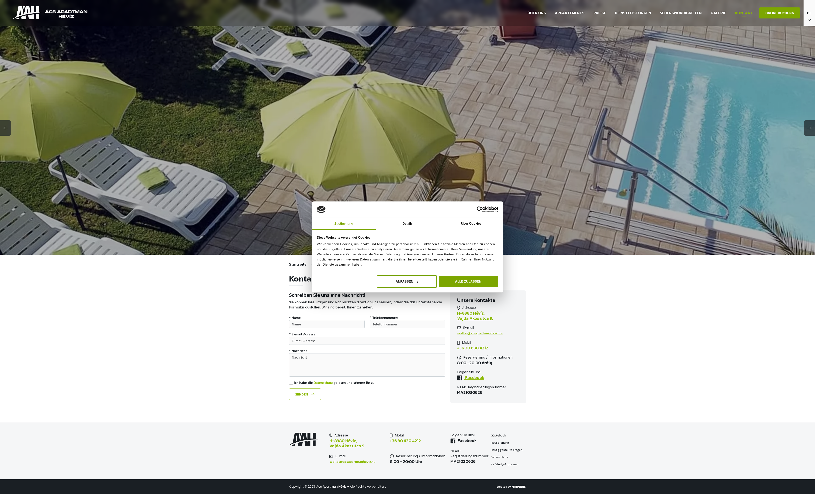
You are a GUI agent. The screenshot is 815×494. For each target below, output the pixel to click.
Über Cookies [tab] (471, 223)
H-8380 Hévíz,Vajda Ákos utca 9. (475, 315)
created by (511, 486)
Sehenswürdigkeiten (681, 13)
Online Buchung (779, 12)
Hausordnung (500, 443)
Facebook (474, 377)
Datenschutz (323, 382)
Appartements (570, 13)
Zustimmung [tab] (343, 223)
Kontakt (744, 13)
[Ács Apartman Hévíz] (50, 12)
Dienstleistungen (633, 13)
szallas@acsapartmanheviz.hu (480, 333)
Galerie (718, 13)
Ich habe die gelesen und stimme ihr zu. (334, 382)
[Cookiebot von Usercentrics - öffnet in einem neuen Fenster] (479, 209)
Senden (301, 394)
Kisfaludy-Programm (505, 464)
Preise (599, 13)
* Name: (295, 317)
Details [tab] (407, 223)
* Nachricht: (298, 350)
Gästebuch (498, 435)
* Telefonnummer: (384, 317)
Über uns (536, 13)
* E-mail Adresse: (302, 334)
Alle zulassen (468, 281)
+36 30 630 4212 (472, 348)
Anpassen (404, 281)
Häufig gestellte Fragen (506, 450)
